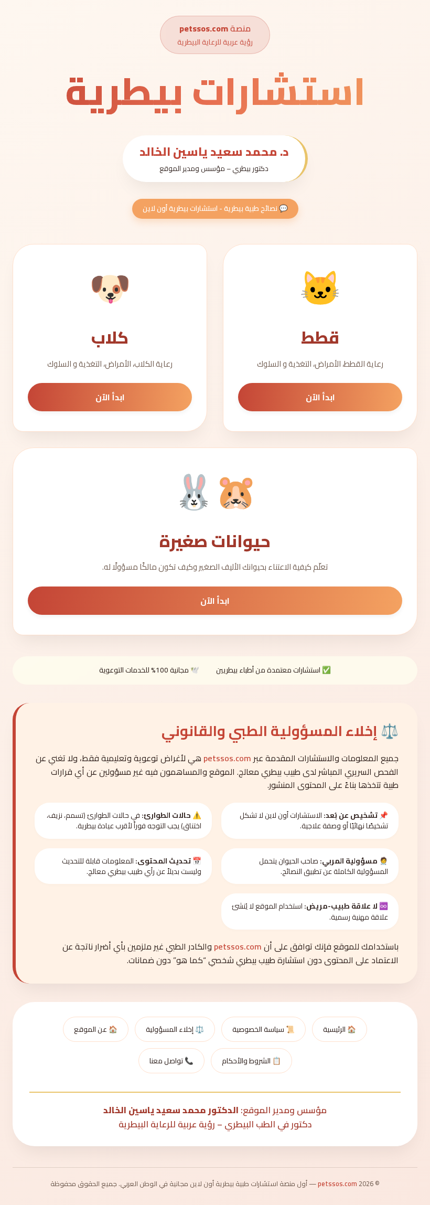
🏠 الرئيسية (339, 1029)
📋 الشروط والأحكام (251, 1061)
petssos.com (203, 28)
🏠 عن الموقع (95, 1029)
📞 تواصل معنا (171, 1061)
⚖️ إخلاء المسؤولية (175, 1029)
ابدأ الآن (320, 397)
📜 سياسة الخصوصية (263, 1029)
